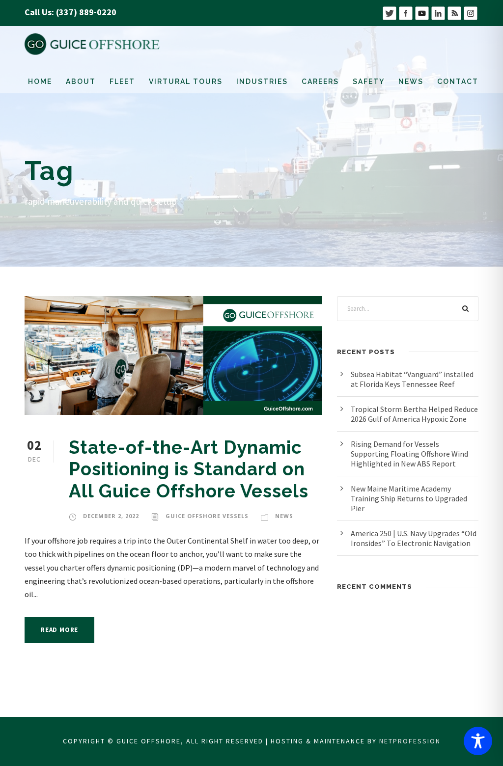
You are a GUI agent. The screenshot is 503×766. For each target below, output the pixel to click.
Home (40, 81)
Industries (262, 81)
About (81, 81)
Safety (369, 81)
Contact (457, 81)
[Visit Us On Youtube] (422, 12)
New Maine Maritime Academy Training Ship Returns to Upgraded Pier (409, 498)
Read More (59, 630)
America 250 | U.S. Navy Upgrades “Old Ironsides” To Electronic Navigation (413, 538)
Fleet (122, 81)
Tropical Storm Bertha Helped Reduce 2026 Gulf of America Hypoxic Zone (414, 414)
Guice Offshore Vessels (207, 516)
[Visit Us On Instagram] (470, 12)
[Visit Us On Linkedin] (438, 12)
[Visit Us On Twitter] (389, 12)
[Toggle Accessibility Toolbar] (478, 741)
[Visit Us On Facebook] (405, 12)
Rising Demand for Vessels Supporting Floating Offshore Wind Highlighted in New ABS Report (409, 453)
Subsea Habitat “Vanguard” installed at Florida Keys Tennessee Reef (412, 379)
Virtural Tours (186, 81)
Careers (320, 81)
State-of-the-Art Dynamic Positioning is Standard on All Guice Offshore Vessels (188, 469)
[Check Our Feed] (454, 12)
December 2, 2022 (111, 516)
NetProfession (410, 741)
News (410, 81)
